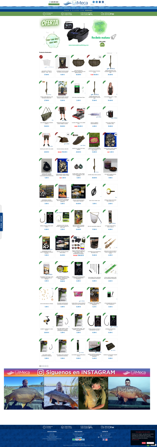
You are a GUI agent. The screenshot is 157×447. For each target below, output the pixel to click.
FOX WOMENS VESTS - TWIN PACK (110, 97)
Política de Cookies (51, 440)
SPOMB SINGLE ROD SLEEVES (94, 174)
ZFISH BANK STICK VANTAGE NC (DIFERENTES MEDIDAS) (94, 278)
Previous (44, 33)
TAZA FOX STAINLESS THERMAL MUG (110, 123)
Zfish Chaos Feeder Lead (94, 200)
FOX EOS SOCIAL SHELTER (62, 149)
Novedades (101, 7)
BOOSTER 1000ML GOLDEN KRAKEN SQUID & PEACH (63, 97)
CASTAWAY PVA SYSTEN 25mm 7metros (78, 355)
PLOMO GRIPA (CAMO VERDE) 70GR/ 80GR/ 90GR (110, 149)
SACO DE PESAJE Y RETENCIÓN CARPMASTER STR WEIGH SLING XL (78, 71)
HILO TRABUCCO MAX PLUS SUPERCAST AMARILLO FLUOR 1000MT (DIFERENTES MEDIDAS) (62, 278)
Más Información (135, 439)
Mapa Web (52, 434)
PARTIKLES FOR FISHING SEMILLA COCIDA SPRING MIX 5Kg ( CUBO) (94, 149)
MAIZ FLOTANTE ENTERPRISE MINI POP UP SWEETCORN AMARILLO (62, 200)
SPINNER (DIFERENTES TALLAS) (110, 330)
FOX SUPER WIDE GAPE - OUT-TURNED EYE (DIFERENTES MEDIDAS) (78, 329)
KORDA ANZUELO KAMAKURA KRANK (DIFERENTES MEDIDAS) (94, 355)
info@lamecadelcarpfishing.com (106, 437)
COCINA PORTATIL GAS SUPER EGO (78, 123)
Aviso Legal (52, 435)
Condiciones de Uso (51, 437)
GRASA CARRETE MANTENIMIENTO (94, 123)
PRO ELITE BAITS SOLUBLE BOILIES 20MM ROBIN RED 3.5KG (78, 226)
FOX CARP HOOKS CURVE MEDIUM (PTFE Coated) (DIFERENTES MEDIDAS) (62, 329)
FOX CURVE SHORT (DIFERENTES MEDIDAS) (46, 355)
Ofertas (49, 7)
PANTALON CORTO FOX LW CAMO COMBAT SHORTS (62, 123)
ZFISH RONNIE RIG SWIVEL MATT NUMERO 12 (110, 304)
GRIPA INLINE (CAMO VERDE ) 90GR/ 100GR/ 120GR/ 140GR (62, 175)
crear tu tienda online (82, 445)
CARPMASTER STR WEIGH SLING (94, 72)
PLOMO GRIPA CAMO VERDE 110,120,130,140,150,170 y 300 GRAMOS (78, 174)
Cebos (85, 7)
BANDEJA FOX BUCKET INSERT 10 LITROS (110, 355)
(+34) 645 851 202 (106, 435)
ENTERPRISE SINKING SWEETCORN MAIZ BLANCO (47, 201)
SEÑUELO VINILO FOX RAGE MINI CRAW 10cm (110, 201)
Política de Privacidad (52, 436)
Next (116, 33)
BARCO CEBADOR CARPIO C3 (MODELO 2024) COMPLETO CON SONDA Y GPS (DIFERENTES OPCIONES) (78, 252)
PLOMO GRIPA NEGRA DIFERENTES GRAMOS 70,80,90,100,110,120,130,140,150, (47, 174)
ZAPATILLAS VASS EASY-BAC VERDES (78, 149)
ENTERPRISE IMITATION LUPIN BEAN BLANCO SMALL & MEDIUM (46, 278)
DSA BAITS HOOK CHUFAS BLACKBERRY (110, 175)
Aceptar (143, 442)
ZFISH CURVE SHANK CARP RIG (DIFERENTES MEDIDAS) (110, 278)
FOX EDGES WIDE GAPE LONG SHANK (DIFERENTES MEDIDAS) (94, 303)
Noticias (107, 7)
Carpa (81, 7)
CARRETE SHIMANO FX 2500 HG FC (46, 330)
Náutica (90, 7)
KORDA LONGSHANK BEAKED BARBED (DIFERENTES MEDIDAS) (78, 278)
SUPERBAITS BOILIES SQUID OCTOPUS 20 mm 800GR (62, 72)
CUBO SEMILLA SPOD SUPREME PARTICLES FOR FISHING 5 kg (78, 304)
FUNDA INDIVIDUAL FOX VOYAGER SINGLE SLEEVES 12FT (94, 97)
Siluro (73, 7)
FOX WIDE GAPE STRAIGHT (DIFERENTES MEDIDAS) (63, 355)
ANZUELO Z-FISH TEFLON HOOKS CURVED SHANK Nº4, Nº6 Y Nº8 (62, 226)
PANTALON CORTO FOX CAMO (46, 149)
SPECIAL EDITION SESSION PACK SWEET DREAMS (78, 201)
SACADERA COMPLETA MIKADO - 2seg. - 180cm (46, 72)
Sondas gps (55, 7)
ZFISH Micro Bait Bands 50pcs (78, 97)
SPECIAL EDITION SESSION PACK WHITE (62, 252)
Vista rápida (47, 62)
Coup (77, 7)
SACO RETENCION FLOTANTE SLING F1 (46, 123)
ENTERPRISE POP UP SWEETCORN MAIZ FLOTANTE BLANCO (46, 252)
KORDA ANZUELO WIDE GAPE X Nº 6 (46, 226)
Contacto (95, 7)
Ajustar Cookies (150, 442)
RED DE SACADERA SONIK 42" (94, 226)
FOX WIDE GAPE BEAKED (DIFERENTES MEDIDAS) (62, 304)
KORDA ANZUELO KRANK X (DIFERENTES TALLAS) (94, 330)
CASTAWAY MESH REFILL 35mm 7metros (110, 226)
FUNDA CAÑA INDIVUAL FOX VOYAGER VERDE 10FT (46, 97)
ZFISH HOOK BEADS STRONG (46, 303)
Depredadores (67, 7)
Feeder (60, 7)
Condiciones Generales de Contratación (51, 438)
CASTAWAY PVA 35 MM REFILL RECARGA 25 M (94, 252)
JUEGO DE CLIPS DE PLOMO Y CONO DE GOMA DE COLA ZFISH (110, 252)
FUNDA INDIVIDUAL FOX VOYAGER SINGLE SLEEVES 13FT (110, 71)
